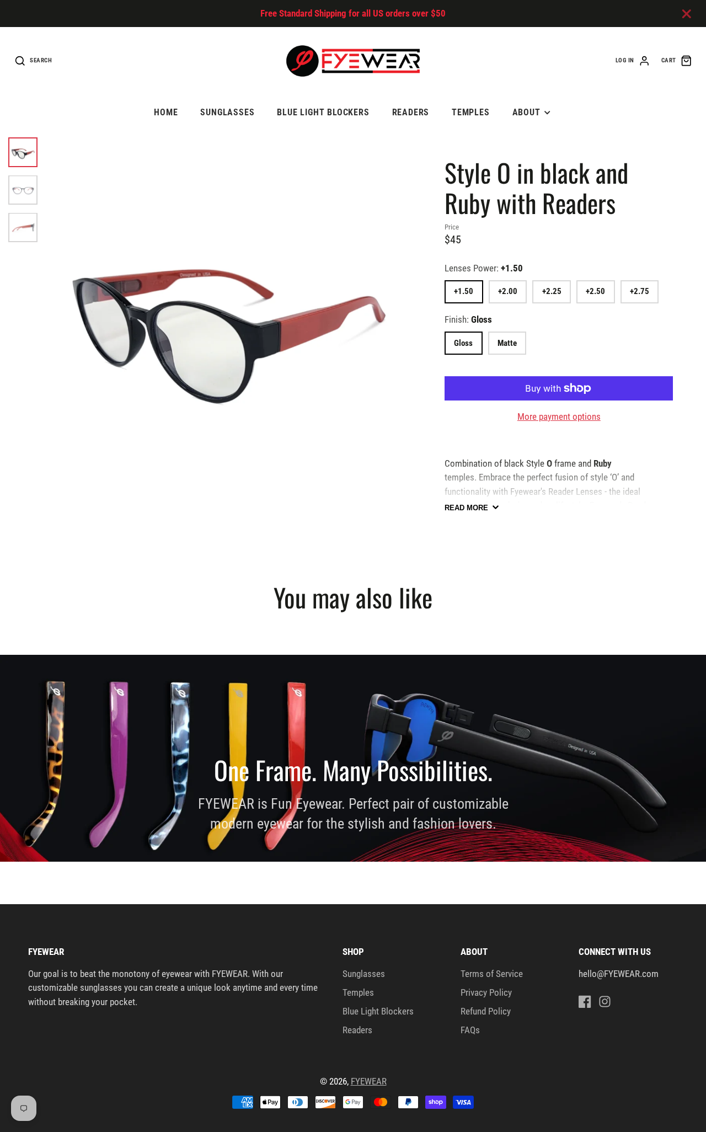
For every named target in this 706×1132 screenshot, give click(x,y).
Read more (466, 508)
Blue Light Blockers (323, 112)
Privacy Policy (486, 992)
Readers (411, 112)
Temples (471, 112)
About (526, 112)
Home (166, 112)
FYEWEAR (369, 1081)
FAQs (470, 1029)
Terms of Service (492, 973)
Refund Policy (486, 1011)
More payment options (559, 416)
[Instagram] (604, 1001)
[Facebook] (585, 1001)
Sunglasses (227, 112)
